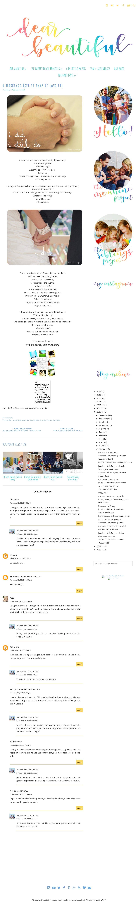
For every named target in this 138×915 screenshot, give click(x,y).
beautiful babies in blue (108, 479)
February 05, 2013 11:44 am (21, 580)
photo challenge (40, 420)
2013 (99, 412)
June (101, 435)
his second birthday (106, 506)
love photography (19, 420)
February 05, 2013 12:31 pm (21, 601)
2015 (99, 405)
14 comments (8, 418)
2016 (99, 402)
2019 (99, 392)
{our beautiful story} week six (110, 509)
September (104, 425)
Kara (12, 598)
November (103, 419)
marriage (29, 420)
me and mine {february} (108, 452)
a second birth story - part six (111, 496)
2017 (99, 398)
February (103, 449)
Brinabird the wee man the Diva (25, 576)
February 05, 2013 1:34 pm (20, 650)
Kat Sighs (14, 647)
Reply (79, 523)
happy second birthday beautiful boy (114, 516)
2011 (99, 550)
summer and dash (105, 459)
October (103, 422)
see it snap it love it (53, 420)
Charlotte (15, 499)
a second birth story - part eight (112, 456)
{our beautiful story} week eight (111, 466)
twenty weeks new (106, 513)
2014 (99, 408)
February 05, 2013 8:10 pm (26, 773)
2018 (99, 395)
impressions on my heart (108, 529)
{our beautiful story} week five (111, 533)
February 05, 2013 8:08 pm (26, 721)
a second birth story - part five (111, 523)
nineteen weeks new (106, 536)
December (103, 415)
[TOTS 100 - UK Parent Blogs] (113, 575)
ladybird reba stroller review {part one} (115, 462)
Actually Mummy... (19, 791)
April (101, 442)
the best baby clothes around (110, 539)
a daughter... (103, 476)
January (102, 543)
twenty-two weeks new (108, 469)
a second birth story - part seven (112, 472)
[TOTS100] (113, 578)
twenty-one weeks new (108, 486)
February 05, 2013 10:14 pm (21, 794)
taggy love (102, 493)
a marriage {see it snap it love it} (112, 526)
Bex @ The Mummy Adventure (25, 689)
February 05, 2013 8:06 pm (26, 534)
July (101, 432)
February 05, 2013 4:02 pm (20, 745)
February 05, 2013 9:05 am (20, 558)
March (102, 446)
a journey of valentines (108, 489)
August (102, 429)
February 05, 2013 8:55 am (20, 503)
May (101, 439)
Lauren (13, 555)
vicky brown (16, 741)
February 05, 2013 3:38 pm (20, 693)
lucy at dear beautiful (27, 530)
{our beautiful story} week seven (112, 483)
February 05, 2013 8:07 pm (26, 629)
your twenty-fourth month (109, 519)
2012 (99, 546)
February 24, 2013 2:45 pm (26, 819)
